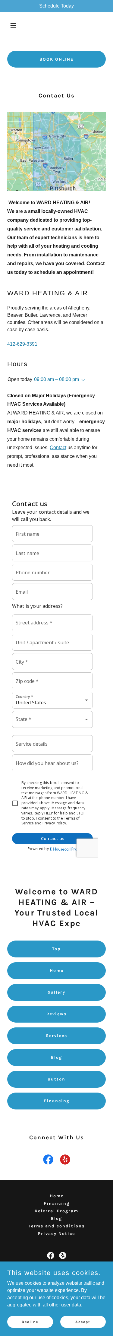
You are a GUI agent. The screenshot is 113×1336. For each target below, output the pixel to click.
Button (56, 1079)
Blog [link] (56, 1218)
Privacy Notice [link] (56, 1233)
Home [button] (57, 1195)
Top (56, 948)
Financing (57, 1100)
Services (56, 1035)
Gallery (56, 992)
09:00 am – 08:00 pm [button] (56, 379)
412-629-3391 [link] (22, 344)
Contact (58, 447)
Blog (56, 1057)
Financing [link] (57, 1203)
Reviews (56, 1014)
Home (57, 970)
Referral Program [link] (56, 1211)
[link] (48, 1161)
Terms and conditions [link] (57, 1226)
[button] (14, 25)
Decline (30, 1321)
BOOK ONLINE (56, 59)
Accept (82, 1321)
